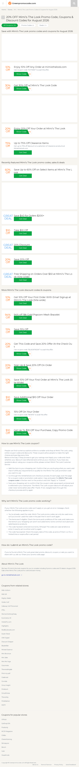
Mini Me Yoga (6, 661)
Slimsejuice (5, 743)
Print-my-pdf (6, 673)
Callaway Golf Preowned (10, 606)
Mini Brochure (6, 653)
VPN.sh (4, 719)
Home (4, 10)
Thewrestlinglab (7, 669)
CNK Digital (5, 638)
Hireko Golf (5, 602)
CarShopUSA (6, 723)
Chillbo (4, 735)
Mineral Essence (7, 650)
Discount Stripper (7, 642)
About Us (35, 764)
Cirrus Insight (6, 685)
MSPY (4, 705)
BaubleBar (5, 646)
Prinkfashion (6, 701)
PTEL (3, 610)
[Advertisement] (39, 47)
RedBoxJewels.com (8, 630)
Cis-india (4, 681)
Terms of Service (46, 764)
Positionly (5, 727)
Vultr (3, 751)
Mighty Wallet (6, 598)
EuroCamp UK (6, 618)
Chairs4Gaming (7, 739)
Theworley (5, 697)
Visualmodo (5, 755)
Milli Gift (4, 594)
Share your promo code (31, 554)
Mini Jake (5, 657)
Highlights (5, 626)
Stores (10, 10)
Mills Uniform (6, 590)
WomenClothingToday (9, 614)
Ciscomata (5, 665)
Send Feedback (71, 764)
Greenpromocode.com (24, 3)
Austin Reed (6, 634)
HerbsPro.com (6, 622)
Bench (4, 747)
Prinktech (5, 689)
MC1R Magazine (7, 731)
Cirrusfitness (6, 693)
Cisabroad (5, 677)
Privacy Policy (58, 764)
